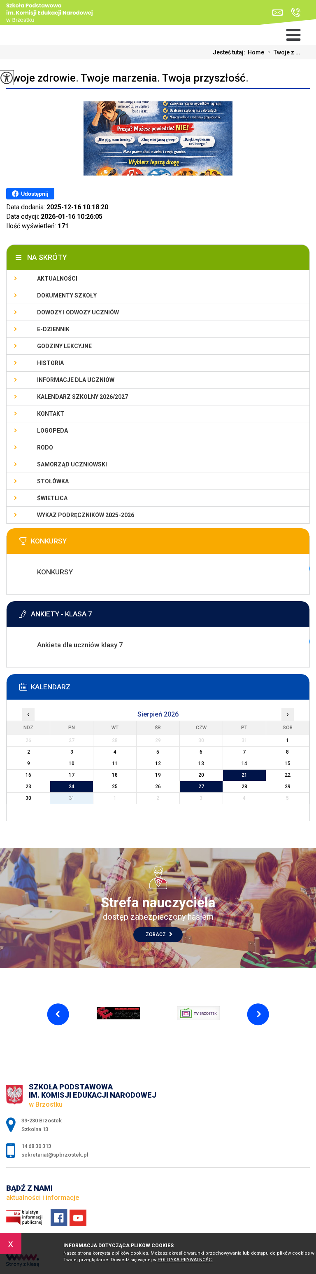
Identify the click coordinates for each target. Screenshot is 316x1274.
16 (28, 775)
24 (71, 786)
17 (71, 775)
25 (115, 786)
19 (158, 775)
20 (201, 775)
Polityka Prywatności (185, 1259)
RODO (45, 447)
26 (158, 786)
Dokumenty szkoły (67, 295)
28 (244, 786)
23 (28, 786)
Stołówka (53, 481)
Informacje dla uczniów (75, 380)
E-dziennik (53, 329)
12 (158, 763)
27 (201, 786)
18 (115, 775)
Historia (50, 363)
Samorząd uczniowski (72, 464)
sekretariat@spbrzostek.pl (279, 12)
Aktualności (57, 278)
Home (256, 52)
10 (71, 763)
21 (244, 775)
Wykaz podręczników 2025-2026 (85, 515)
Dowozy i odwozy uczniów (78, 312)
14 (244, 763)
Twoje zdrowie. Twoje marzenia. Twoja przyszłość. (127, 78)
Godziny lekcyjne (64, 346)
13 (201, 763)
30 (28, 798)
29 (287, 786)
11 (115, 763)
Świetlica (52, 498)
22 (287, 775)
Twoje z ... (283, 52)
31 (71, 798)
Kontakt (50, 413)
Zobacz (156, 934)
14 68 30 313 (293, 12)
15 (287, 763)
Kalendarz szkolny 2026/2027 (82, 396)
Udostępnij (35, 194)
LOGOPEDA (52, 430)
